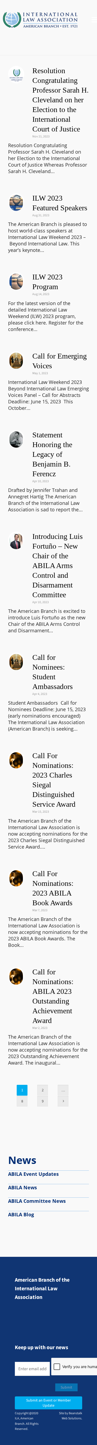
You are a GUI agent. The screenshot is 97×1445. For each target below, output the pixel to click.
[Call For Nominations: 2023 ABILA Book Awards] (16, 877)
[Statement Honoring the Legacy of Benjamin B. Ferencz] (16, 438)
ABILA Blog (21, 1214)
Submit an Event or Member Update (48, 1403)
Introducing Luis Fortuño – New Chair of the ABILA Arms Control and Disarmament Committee (57, 565)
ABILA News (22, 1187)
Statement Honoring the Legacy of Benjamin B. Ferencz (52, 454)
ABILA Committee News (37, 1201)
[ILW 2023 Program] (16, 280)
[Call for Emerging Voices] (16, 359)
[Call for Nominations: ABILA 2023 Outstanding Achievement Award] (16, 975)
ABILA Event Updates (33, 1174)
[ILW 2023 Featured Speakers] (16, 201)
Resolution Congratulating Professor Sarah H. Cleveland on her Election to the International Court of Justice (60, 99)
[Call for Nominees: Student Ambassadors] (16, 661)
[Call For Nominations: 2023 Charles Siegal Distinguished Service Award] (16, 759)
